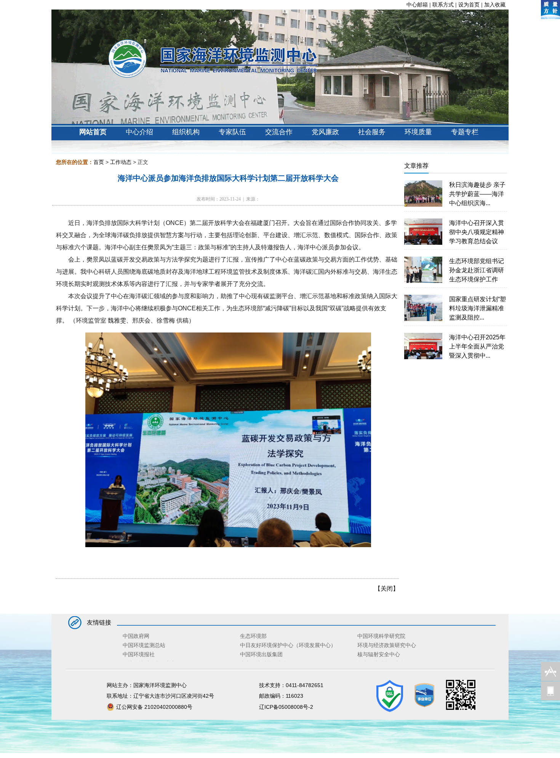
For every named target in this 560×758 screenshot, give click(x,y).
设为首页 (469, 5)
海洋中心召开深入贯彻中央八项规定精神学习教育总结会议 (476, 232)
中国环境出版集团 (261, 654)
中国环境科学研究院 (381, 636)
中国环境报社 (139, 654)
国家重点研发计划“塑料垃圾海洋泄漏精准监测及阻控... (477, 308)
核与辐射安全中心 (378, 654)
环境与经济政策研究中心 (386, 645)
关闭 (387, 588)
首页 (98, 162)
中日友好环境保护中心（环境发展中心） (288, 645)
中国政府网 (136, 636)
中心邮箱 (417, 5)
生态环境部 (253, 636)
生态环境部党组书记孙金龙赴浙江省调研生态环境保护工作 (476, 270)
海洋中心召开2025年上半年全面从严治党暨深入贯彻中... (477, 346)
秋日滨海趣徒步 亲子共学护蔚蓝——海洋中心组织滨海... (477, 193)
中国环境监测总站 (144, 645)
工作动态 (120, 162)
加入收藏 (495, 5)
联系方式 (443, 5)
